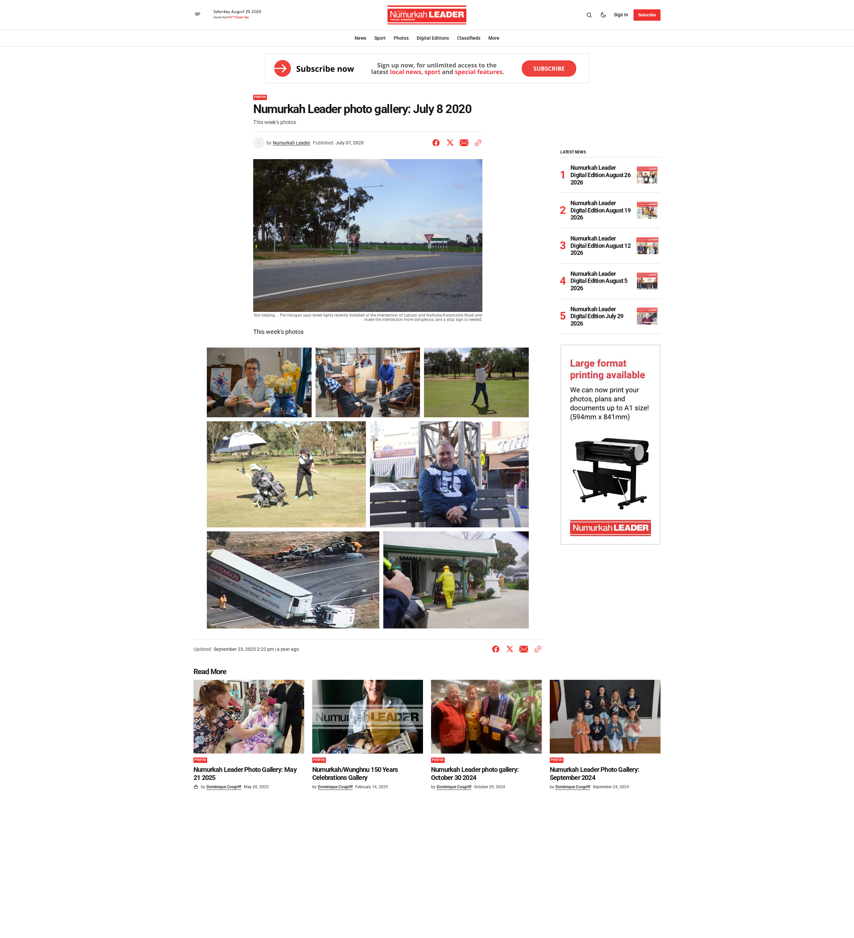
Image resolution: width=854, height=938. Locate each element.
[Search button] (589, 15)
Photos (260, 97)
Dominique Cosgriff (223, 787)
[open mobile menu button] (197, 15)
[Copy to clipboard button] (476, 142)
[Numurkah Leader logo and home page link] (427, 15)
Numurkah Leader (291, 142)
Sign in (621, 14)
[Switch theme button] (603, 15)
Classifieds (468, 38)
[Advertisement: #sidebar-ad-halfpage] (610, 445)
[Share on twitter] (450, 142)
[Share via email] (464, 142)
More (493, 38)
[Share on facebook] (437, 142)
